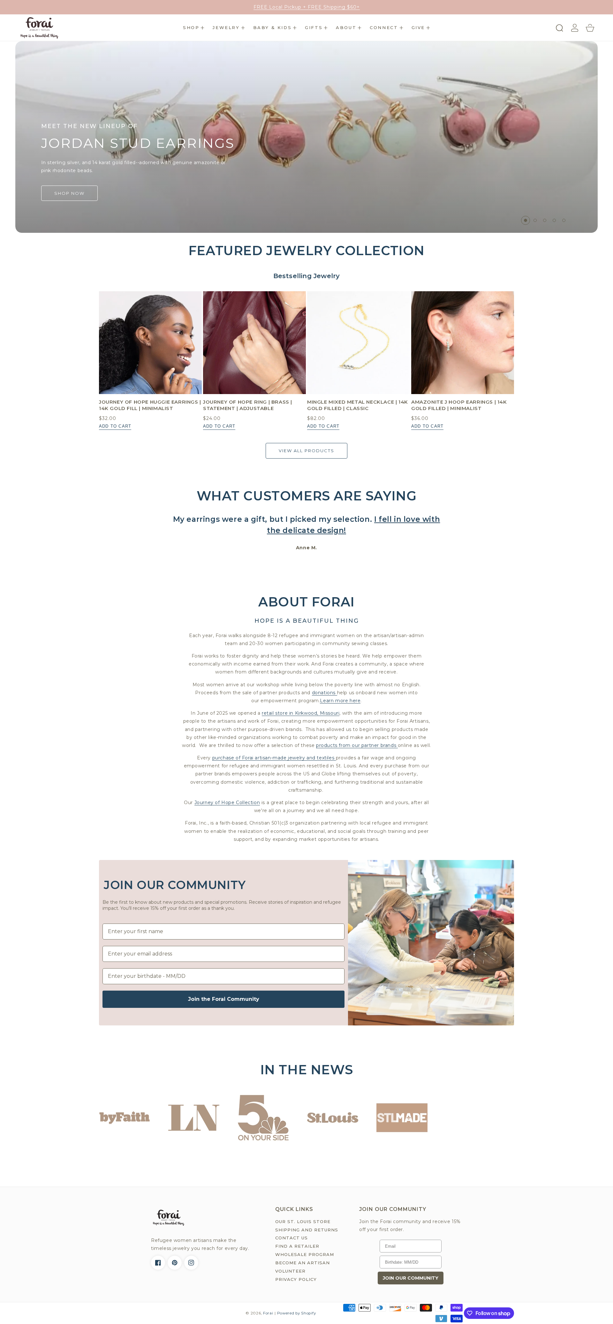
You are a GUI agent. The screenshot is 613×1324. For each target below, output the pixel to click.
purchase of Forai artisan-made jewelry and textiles (274, 758)
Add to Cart (115, 426)
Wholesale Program (304, 1254)
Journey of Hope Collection (227, 802)
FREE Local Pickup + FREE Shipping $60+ (307, 7)
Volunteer (290, 1271)
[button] (193, 28)
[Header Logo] (39, 27)
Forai (268, 1313)
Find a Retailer (297, 1246)
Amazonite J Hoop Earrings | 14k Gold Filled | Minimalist (459, 405)
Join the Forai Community (223, 999)
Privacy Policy (296, 1279)
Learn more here (340, 701)
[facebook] (158, 1263)
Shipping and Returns (306, 1229)
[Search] (559, 28)
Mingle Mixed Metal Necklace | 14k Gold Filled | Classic (357, 405)
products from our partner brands (357, 745)
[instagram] (191, 1263)
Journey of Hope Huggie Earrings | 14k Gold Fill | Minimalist (150, 405)
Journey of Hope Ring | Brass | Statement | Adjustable (247, 405)
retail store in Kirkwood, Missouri (300, 713)
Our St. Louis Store (302, 1221)
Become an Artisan (302, 1262)
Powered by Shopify (296, 1313)
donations (324, 693)
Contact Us (291, 1237)
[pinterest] (175, 1263)
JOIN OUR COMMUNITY (410, 1278)
